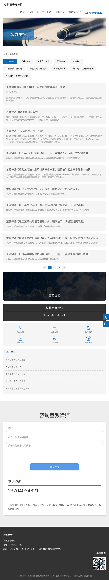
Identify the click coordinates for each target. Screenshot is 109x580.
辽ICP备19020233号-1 (61, 576)
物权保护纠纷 (59, 68)
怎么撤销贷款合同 (13, 367)
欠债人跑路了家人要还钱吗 (17, 388)
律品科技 (88, 576)
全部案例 (10, 61)
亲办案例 (60, 12)
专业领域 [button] (46, 12)
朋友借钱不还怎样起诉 (15, 381)
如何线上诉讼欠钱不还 (15, 360)
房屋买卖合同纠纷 (38, 68)
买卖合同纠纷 (43, 61)
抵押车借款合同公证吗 (15, 374)
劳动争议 (77, 61)
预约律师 (73, 12)
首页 (22, 12)
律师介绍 (33, 12)
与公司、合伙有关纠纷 (83, 68)
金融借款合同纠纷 (14, 68)
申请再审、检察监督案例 (17, 75)
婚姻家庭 (61, 61)
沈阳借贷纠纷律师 (41, 576)
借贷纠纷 (26, 61)
